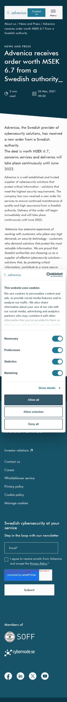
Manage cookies (16, 503)
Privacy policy (13, 486)
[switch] (57, 350)
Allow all (33, 399)
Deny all (33, 424)
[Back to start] (16, 12)
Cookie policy (14, 495)
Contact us (36, 13)
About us (10, 24)
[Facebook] (8, 676)
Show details (47, 387)
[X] (32, 676)
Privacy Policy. (39, 563)
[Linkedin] (20, 676)
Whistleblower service (19, 478)
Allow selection (33, 411)
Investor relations (16, 450)
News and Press (29, 24)
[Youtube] (45, 676)
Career (9, 470)
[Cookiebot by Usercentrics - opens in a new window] (47, 274)
